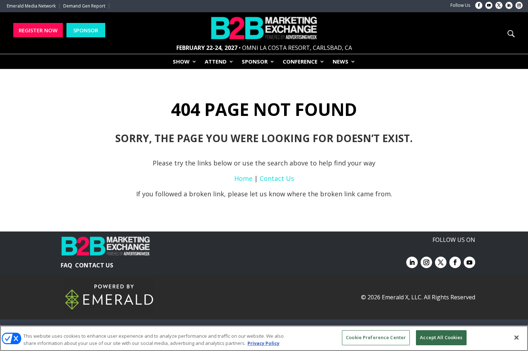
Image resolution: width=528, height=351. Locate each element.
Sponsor (255, 62)
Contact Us (277, 178)
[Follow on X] (498, 5)
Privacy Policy (263, 343)
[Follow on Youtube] (488, 5)
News (340, 62)
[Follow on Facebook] (478, 5)
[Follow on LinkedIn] (509, 5)
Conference (300, 62)
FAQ (66, 265)
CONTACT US (94, 265)
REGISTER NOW (38, 30)
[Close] (516, 337)
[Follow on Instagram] (519, 5)
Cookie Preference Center (376, 337)
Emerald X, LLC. (402, 297)
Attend (216, 62)
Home (243, 178)
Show (181, 62)
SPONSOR (85, 30)
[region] (264, 338)
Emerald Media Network (31, 6)
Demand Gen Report (84, 6)
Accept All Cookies (441, 337)
